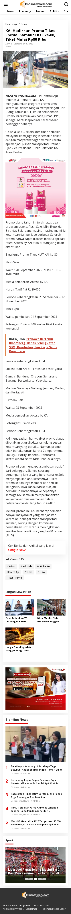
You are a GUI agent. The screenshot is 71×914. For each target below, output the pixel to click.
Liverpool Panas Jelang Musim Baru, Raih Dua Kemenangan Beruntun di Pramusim (34, 871)
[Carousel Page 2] (31, 879)
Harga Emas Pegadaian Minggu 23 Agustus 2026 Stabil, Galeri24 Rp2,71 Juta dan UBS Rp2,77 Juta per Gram (19, 648)
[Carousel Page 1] (27, 879)
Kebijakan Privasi (12, 908)
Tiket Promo (14, 577)
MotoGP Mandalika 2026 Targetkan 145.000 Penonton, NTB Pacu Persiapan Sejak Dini (35, 823)
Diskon (11, 566)
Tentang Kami (41, 905)
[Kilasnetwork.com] (36, 4)
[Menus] (6, 4)
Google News (17, 550)
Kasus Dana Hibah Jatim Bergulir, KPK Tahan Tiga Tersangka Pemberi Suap (36, 795)
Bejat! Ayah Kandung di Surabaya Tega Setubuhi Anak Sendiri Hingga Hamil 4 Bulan (36, 768)
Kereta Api (13, 572)
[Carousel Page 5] (44, 879)
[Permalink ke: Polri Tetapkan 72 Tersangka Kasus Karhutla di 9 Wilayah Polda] (19, 606)
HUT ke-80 (43, 566)
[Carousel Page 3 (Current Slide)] (35, 879)
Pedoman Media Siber (53, 908)
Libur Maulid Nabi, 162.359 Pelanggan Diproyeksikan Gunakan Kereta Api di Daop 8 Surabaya (50, 619)
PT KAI (42, 572)
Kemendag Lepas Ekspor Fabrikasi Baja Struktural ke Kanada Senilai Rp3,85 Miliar (35, 781)
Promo (28, 572)
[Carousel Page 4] (40, 879)
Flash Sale (26, 566)
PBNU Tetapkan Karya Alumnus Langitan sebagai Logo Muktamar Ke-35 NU (34, 809)
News (8, 46)
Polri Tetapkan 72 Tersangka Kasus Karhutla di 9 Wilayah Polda (18, 619)
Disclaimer (31, 908)
